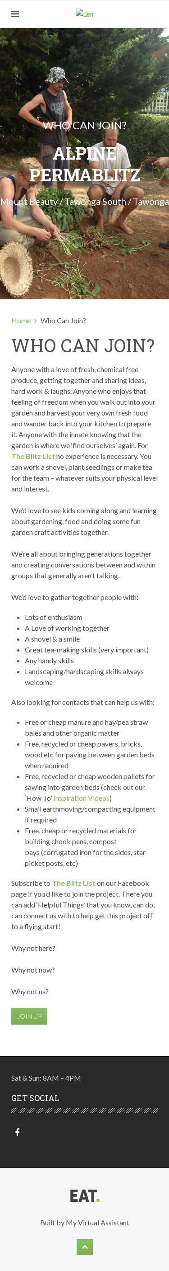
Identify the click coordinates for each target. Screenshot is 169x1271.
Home (21, 320)
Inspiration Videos (81, 798)
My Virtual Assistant (97, 1222)
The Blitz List (33, 456)
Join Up (29, 1016)
